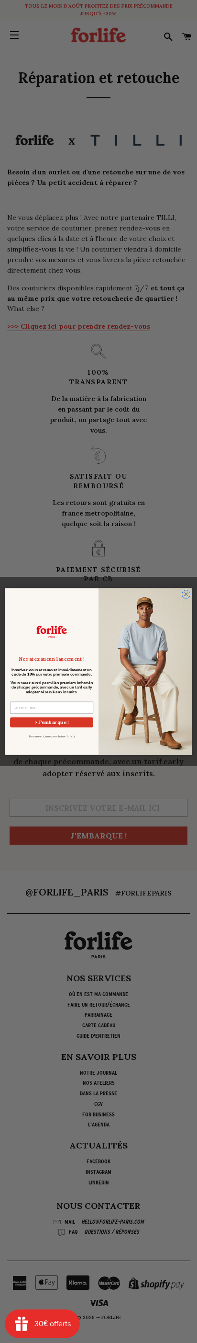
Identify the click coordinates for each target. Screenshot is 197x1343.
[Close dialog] (186, 594)
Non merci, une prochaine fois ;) (52, 736)
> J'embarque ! (51, 722)
